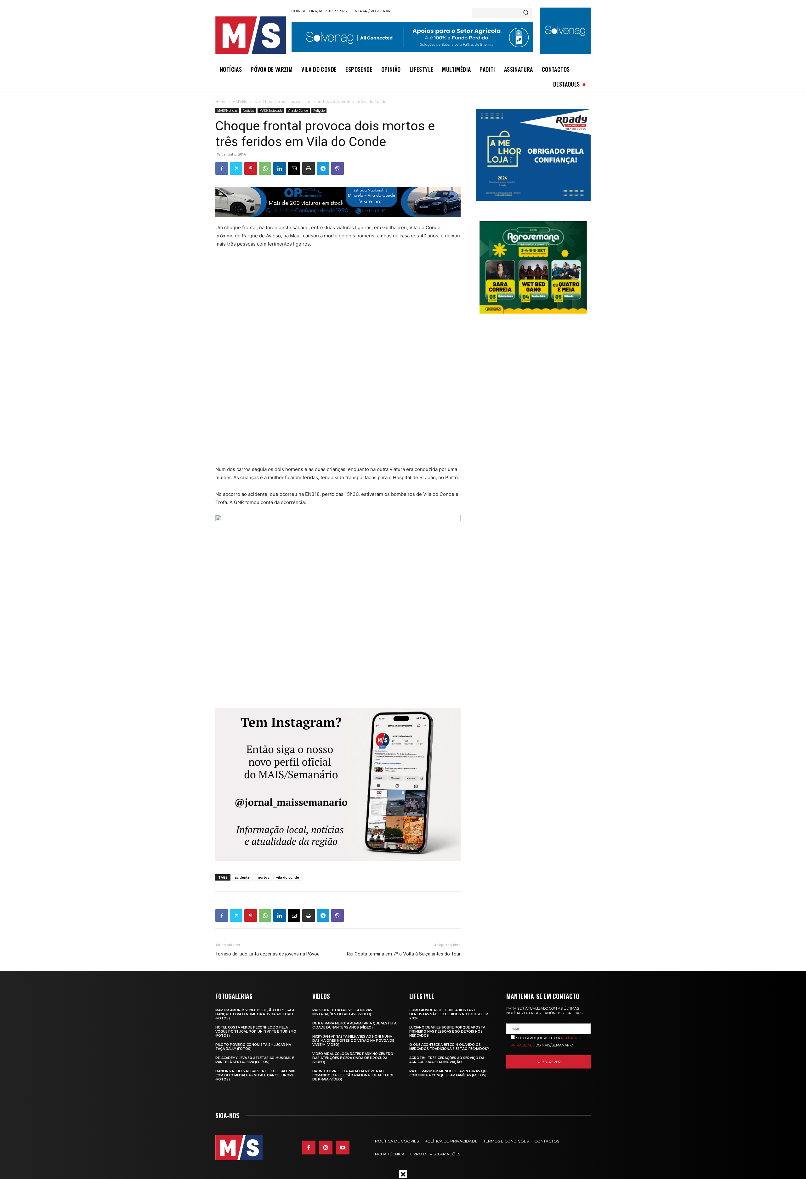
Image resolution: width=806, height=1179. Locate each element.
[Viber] (337, 168)
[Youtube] (342, 1147)
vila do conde (287, 877)
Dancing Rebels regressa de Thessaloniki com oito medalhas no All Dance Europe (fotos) (255, 1075)
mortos (263, 877)
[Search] (526, 13)
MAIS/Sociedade (270, 110)
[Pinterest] (250, 168)
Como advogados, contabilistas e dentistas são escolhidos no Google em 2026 (448, 1014)
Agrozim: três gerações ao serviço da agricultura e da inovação (446, 1060)
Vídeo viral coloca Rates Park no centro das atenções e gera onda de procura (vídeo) (352, 1058)
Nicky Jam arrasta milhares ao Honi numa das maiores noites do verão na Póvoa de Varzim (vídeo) (353, 1040)
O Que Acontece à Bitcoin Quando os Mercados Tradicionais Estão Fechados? (449, 1047)
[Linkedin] (279, 168)
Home (220, 101)
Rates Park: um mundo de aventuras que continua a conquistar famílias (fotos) (448, 1073)
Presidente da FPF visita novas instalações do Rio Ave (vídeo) (342, 1012)
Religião (319, 110)
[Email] (294, 168)
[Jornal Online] (250, 35)
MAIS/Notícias (244, 101)
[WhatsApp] (265, 168)
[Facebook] (221, 168)
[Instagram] (325, 1147)
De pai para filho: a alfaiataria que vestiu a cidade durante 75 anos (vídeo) (354, 1025)
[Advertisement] (324, 317)
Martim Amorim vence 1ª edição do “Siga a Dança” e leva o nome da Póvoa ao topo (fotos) (254, 1014)
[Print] (308, 168)
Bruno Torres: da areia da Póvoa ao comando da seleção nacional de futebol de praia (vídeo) (353, 1075)
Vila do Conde (298, 110)
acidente (242, 877)
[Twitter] (236, 168)
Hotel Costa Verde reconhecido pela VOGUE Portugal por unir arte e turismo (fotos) (255, 1031)
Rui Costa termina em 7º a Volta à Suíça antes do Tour (404, 954)
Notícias (248, 110)
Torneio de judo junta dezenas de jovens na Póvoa (267, 954)
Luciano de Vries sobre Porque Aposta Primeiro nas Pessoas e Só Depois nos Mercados (447, 1031)
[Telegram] (323, 168)
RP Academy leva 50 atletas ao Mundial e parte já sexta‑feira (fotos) (254, 1060)
